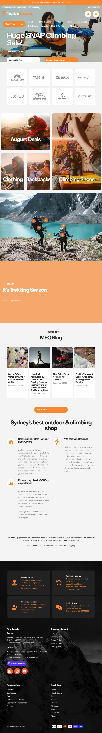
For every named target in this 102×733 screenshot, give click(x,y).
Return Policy (56, 640)
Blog (8, 696)
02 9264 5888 (34, 7)
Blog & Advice (56, 713)
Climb (53, 689)
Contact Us (11, 693)
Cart (53, 633)
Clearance (55, 703)
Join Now (24, 612)
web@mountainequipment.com (15, 7)
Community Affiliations (16, 699)
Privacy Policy (56, 643)
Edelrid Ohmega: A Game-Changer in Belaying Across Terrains (84, 378)
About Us (10, 689)
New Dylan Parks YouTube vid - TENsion (61, 377)
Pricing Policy (56, 647)
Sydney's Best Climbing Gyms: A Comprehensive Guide (16, 378)
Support (10, 706)
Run (52, 696)
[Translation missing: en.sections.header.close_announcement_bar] (99, 2)
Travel (53, 699)
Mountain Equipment (19, 726)
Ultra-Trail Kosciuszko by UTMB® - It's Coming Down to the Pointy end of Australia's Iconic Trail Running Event (40, 382)
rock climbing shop (30, 459)
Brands (54, 709)
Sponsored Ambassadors (17, 703)
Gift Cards (55, 706)
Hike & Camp (56, 693)
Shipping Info (56, 637)
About (53, 716)
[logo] (17, 77)
